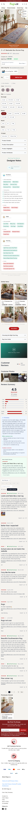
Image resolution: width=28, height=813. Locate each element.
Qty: (2, 77)
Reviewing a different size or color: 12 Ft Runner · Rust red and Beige (13, 561)
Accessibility (5, 803)
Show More (14, 328)
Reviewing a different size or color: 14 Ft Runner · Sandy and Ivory (14, 627)
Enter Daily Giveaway (7, 792)
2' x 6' (10, 113)
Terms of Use (5, 781)
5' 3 (3, 129)
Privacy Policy (4, 734)
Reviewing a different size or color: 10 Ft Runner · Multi (12, 667)
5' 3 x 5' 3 (4, 136)
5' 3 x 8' (4, 103)
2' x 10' (23, 113)
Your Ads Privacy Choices (9, 784)
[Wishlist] (24, 4)
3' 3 (3, 123)
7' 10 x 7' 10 (13, 136)
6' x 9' (11, 103)
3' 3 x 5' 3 (11, 99)
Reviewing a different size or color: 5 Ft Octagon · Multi (13, 593)
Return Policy (5, 801)
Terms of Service (15, 735)
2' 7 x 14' (12, 117)
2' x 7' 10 (17, 113)
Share (14, 83)
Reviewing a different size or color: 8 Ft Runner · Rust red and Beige (13, 683)
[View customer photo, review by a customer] (5, 377)
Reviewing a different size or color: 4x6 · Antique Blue (14, 472)
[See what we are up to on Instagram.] (5, 809)
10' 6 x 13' (20, 107)
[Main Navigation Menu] (1, 4)
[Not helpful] (26, 541)
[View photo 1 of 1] (3, 514)
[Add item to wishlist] (12, 285)
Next (22, 692)
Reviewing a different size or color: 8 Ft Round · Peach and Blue (13, 609)
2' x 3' (3, 99)
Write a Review (12, 489)
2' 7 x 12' (4, 117)
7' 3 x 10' (18, 103)
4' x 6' (17, 99)
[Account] (22, 4)
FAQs (3, 799)
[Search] (4, 4)
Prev (6, 692)
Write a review (16, 53)
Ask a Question (5, 83)
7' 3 (8, 129)
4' (7, 123)
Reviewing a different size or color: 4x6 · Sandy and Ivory (13, 538)
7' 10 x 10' (4, 107)
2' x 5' (3, 113)
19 (18, 692)
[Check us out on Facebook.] (3, 809)
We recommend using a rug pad (17, 67)
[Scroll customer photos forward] (25, 377)
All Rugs (3, 7)
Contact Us (5, 796)
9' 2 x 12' (12, 107)
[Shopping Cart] (26, 4)
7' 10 (13, 123)
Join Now (23, 730)
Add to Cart (18, 77)
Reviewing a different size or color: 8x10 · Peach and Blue (13, 581)
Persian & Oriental (11, 7)
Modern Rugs (20, 7)
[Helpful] (24, 596)
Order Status (5, 798)
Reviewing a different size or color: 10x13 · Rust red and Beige (13, 655)
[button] (13, 11)
